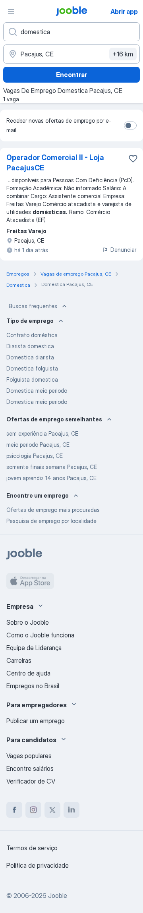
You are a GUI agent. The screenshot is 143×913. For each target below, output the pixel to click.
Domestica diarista (30, 357)
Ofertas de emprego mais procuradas (53, 509)
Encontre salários (30, 768)
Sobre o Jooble (27, 622)
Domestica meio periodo (36, 390)
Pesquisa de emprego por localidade (51, 520)
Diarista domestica (30, 346)
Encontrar (71, 75)
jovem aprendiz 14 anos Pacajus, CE (51, 478)
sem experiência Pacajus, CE (42, 433)
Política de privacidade (37, 865)
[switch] (130, 125)
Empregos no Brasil (32, 686)
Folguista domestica (32, 379)
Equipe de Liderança (34, 648)
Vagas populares (29, 756)
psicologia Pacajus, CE (34, 455)
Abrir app (124, 11)
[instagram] (33, 810)
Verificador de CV (30, 781)
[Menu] (11, 11)
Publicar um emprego (35, 721)
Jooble (57, 895)
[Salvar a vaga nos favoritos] (133, 158)
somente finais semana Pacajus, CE (51, 466)
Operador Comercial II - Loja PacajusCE (55, 162)
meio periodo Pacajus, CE (38, 444)
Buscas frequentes (33, 306)
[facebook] (14, 810)
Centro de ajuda (28, 673)
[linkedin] (71, 810)
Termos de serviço (32, 848)
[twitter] (52, 810)
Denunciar (123, 249)
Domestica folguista (32, 368)
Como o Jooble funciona (40, 635)
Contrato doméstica (32, 335)
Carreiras (18, 660)
